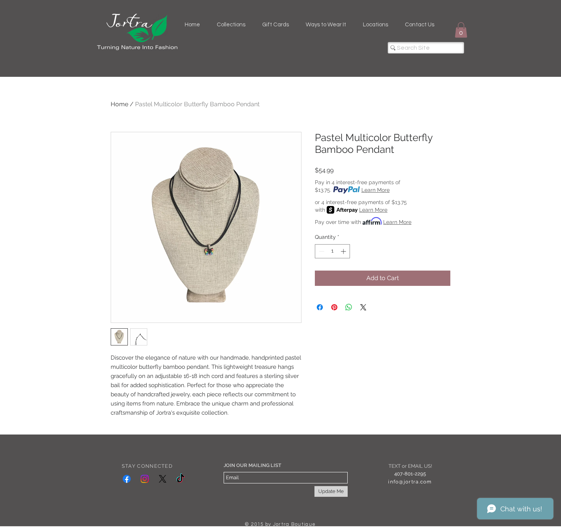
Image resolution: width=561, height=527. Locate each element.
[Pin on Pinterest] (334, 307)
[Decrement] (321, 251)
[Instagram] (144, 478)
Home (119, 104)
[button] (461, 30)
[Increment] (344, 251)
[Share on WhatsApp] (348, 307)
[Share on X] (363, 307)
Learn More (375, 190)
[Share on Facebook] (319, 307)
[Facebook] (126, 478)
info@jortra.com (410, 482)
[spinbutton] (332, 251)
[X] (162, 478)
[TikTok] (180, 478)
